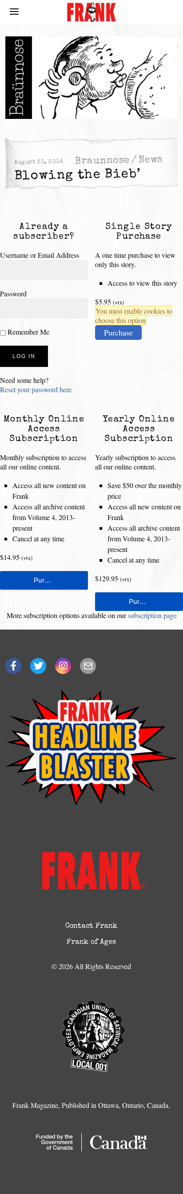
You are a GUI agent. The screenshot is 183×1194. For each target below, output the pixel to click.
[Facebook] (13, 666)
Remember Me (27, 331)
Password (13, 293)
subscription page (152, 615)
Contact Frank (91, 926)
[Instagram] (63, 666)
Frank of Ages (91, 942)
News (151, 160)
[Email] (88, 666)
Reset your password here (36, 389)
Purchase (118, 332)
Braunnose (102, 161)
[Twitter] (38, 666)
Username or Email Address (39, 255)
